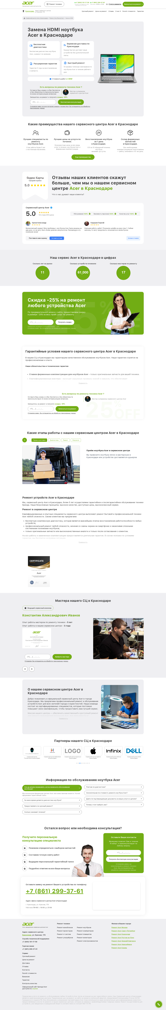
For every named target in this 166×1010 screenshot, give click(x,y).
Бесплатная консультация (71, 102)
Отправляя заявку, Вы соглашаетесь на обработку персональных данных (52, 328)
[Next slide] (32, 669)
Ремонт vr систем (64, 934)
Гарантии (140, 11)
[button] (137, 740)
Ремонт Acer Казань (119, 948)
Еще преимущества (83, 157)
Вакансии (26, 977)
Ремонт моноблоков (65, 927)
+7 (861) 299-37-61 (98, 2)
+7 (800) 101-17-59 (82, 2)
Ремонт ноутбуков (84, 927)
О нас (117, 11)
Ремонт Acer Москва (119, 927)
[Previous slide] (25, 669)
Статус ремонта (115, 4)
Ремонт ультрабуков (65, 938)
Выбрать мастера (62, 657)
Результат (75, 440)
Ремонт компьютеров (85, 931)
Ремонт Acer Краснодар (121, 934)
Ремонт (65, 440)
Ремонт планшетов (84, 934)
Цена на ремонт (101, 11)
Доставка (26, 963)
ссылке (35, 989)
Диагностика (54, 440)
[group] (32, 753)
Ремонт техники (55, 4)
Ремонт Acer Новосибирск (122, 944)
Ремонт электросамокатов (87, 941)
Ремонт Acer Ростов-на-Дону (123, 938)
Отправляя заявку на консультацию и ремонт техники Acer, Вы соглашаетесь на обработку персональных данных (123, 867)
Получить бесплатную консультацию (123, 859)
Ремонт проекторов (64, 931)
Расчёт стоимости (128, 11)
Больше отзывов (133, 238)
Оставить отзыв (57, 238)
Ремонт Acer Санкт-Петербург (123, 931)
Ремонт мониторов (84, 938)
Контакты (26, 970)
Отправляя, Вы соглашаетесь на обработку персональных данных (46, 661)
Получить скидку (65, 322)
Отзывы (111, 11)
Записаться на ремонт (67, 409)
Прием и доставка (39, 440)
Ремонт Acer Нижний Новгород (124, 941)
